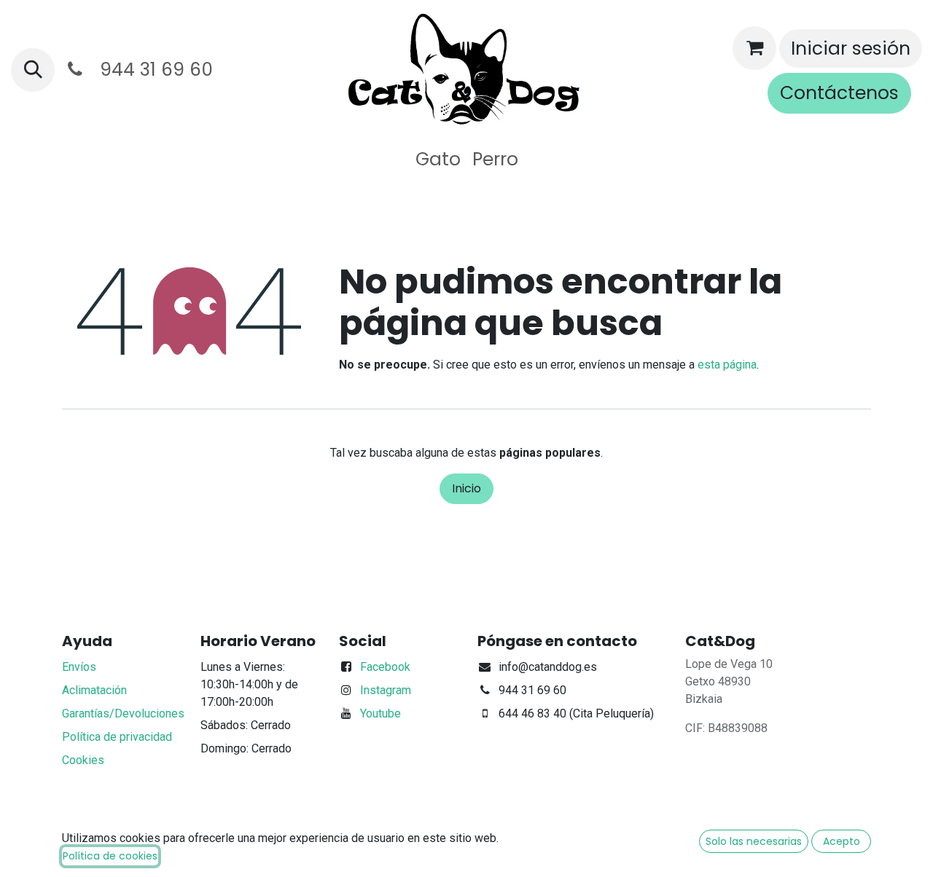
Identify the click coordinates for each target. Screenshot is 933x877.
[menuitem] (438, 159)
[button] (33, 70)
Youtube (380, 713)
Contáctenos (839, 93)
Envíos (79, 667)
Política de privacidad (117, 737)
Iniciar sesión (850, 48)
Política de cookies (110, 856)
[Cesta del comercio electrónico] (754, 48)
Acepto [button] (841, 841)
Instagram (385, 690)
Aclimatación (94, 690)
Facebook (385, 667)
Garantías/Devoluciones (123, 713)
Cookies (83, 760)
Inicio (466, 488)
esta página (727, 364)
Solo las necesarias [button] (754, 841)
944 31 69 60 (151, 69)
